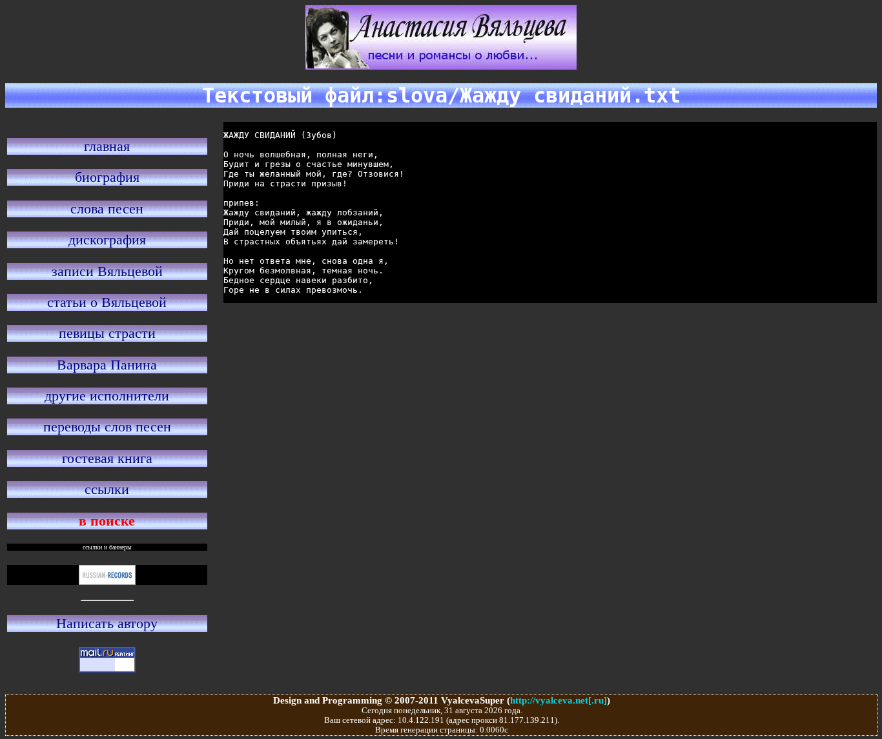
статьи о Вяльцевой (107, 302)
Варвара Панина (107, 365)
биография (107, 177)
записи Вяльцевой (107, 271)
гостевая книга (107, 458)
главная (107, 146)
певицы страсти (107, 333)
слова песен (106, 209)
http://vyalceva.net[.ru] (558, 700)
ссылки (107, 489)
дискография (107, 240)
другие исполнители (107, 396)
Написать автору (107, 623)
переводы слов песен (107, 427)
